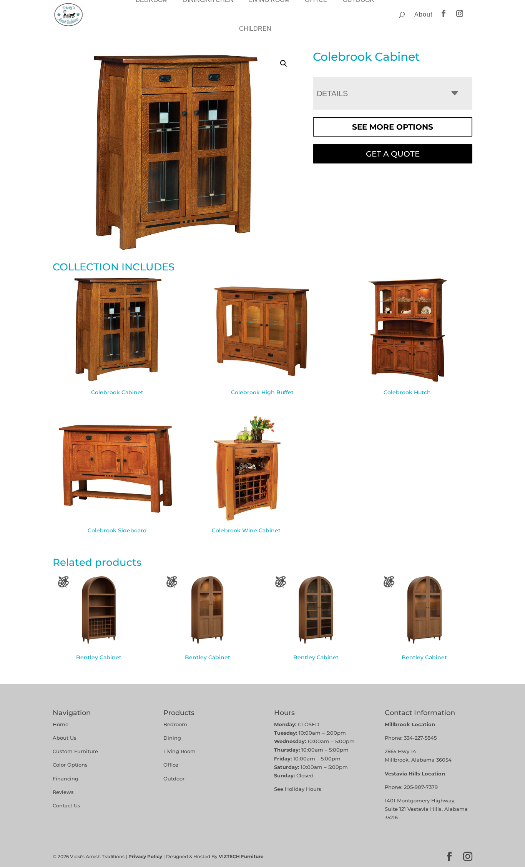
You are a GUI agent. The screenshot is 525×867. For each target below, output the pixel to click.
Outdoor (173, 778)
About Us (64, 738)
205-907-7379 (421, 787)
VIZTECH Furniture (241, 856)
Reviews (63, 792)
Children (255, 28)
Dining (173, 738)
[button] (284, 63)
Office (170, 765)
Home (60, 724)
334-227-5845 (420, 738)
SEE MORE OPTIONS (392, 127)
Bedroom (175, 724)
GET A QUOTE (393, 153)
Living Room (179, 751)
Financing (65, 778)
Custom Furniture (75, 751)
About (423, 14)
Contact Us (66, 805)
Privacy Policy (145, 856)
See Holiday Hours (297, 789)
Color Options (70, 765)
